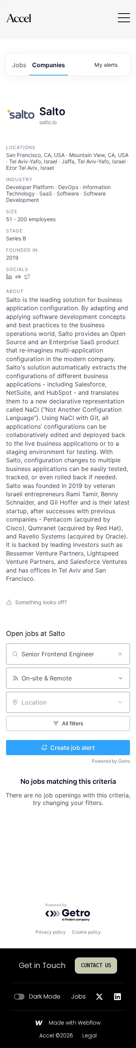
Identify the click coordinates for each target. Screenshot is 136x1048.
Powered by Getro (111, 761)
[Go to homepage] (18, 18)
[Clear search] (120, 654)
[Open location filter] (120, 702)
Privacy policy (51, 932)
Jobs (78, 996)
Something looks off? (41, 602)
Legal (89, 1036)
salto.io (48, 122)
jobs (19, 65)
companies (48, 65)
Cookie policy (86, 932)
